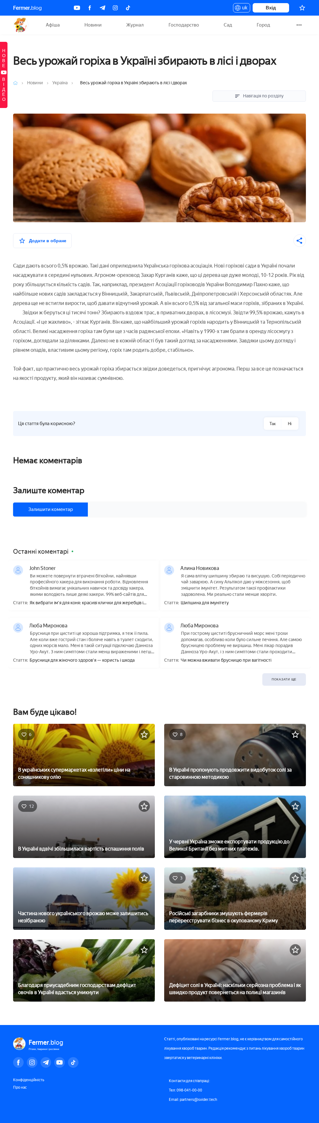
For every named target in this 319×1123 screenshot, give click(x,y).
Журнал (135, 25)
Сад (228, 25)
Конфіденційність (28, 1080)
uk (243, 8)
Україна (60, 83)
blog (27, 8)
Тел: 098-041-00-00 (185, 1090)
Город (263, 25)
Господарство (184, 25)
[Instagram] (115, 7)
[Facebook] (89, 7)
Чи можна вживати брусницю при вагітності (226, 660)
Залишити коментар (50, 509)
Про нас (20, 1087)
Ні (290, 423)
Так (272, 423)
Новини (93, 25)
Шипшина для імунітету (205, 603)
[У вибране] (144, 734)
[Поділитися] (299, 240)
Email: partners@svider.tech (193, 1099)
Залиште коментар (48, 490)
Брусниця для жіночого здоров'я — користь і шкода (82, 660)
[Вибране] (302, 8)
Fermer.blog (20, 25)
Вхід (271, 7)
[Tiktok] (128, 7)
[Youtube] (77, 7)
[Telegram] (102, 7)
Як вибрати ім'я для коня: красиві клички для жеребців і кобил (86, 603)
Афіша (53, 25)
